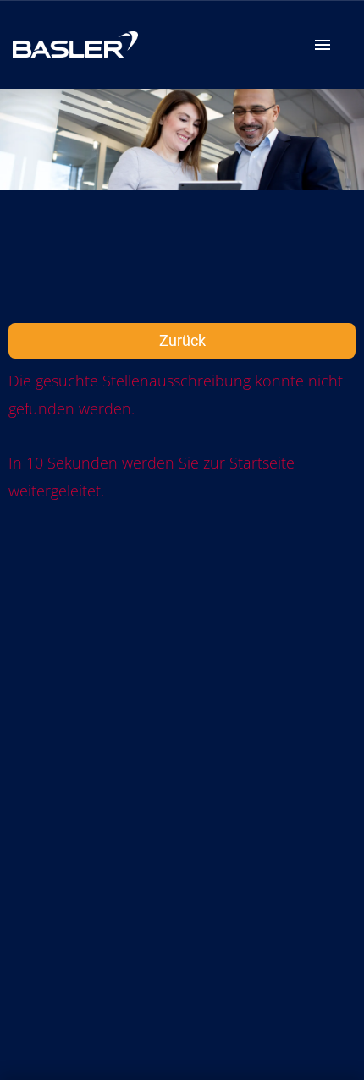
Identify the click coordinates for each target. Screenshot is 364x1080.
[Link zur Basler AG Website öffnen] (75, 44)
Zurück (182, 340)
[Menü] (322, 44)
